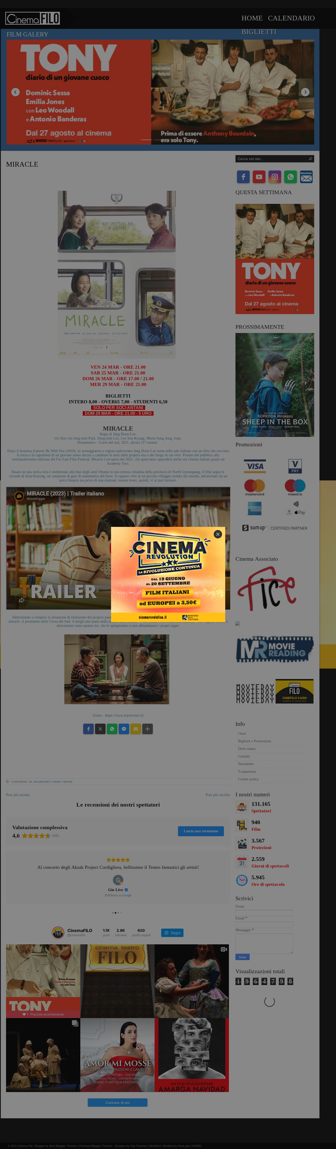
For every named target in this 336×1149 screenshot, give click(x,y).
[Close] (218, 534)
